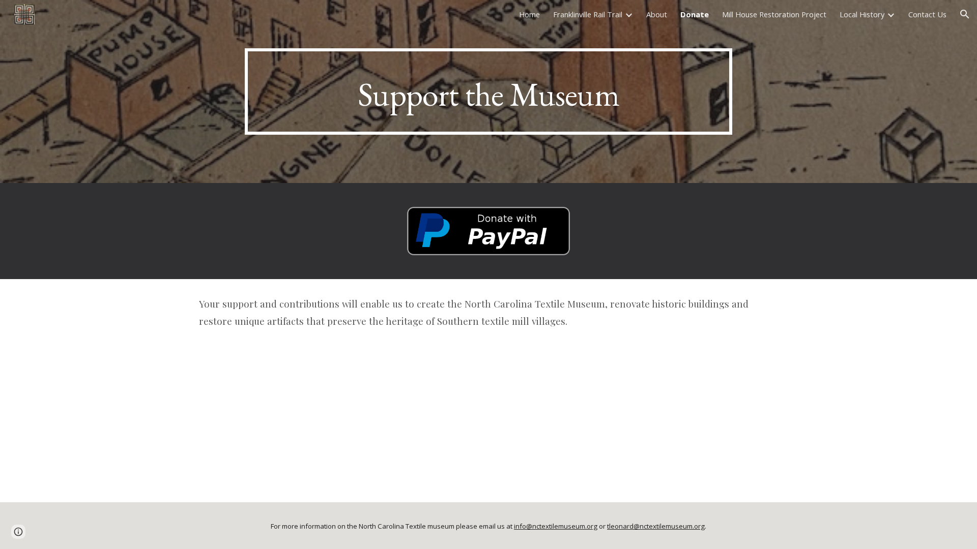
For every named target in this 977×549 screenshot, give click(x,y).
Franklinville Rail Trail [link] (587, 14)
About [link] (656, 14)
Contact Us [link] (927, 14)
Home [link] (529, 14)
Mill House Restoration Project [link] (774, 14)
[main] (488, 91)
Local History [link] (862, 14)
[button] (965, 14)
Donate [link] (694, 14)
